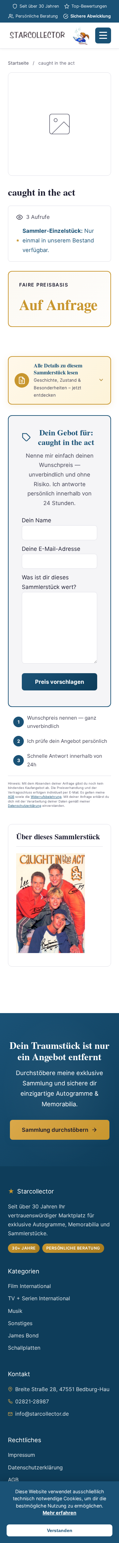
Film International (29, 1286)
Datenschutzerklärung (24, 805)
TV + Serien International (39, 1298)
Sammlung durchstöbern (55, 1129)
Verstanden (59, 1530)
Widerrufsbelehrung (46, 797)
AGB (11, 797)
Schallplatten (24, 1347)
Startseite (18, 63)
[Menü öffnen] (103, 35)
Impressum (21, 1454)
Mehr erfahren (59, 1512)
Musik (15, 1311)
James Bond (23, 1335)
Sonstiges (20, 1323)
